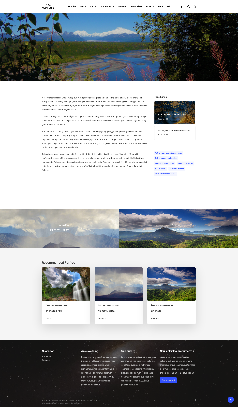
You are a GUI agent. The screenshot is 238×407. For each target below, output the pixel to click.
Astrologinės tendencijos (166, 158)
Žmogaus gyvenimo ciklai (119, 58)
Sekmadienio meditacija (165, 174)
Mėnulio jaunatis (185, 163)
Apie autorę (46, 356)
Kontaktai (46, 360)
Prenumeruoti (168, 380)
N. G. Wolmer (160, 169)
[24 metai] (178, 228)
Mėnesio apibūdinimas (164, 163)
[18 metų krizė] (59, 228)
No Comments (126, 76)
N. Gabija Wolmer (177, 169)
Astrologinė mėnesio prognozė (168, 153)
